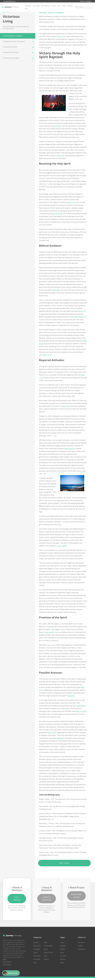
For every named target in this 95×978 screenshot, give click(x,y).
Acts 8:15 (71, 696)
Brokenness (37, 946)
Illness (46, 949)
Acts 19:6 (52, 732)
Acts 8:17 (60, 738)
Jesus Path (36, 6)
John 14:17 (47, 355)
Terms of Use (7, 964)
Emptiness (36, 959)
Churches (63, 956)
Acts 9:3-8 (56, 126)
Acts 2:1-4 (71, 202)
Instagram (81, 949)
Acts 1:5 (82, 311)
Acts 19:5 (78, 317)
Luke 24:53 (81, 706)
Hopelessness (48, 946)
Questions (28, 6)
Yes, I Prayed (16, 898)
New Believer (45, 6)
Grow (59, 6)
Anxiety (35, 942)
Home (62, 942)
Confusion (36, 949)
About (62, 962)
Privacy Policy (7, 962)
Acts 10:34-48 (57, 213)
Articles (62, 949)
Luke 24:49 (49, 632)
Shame (46, 959)
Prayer (64, 6)
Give (26, 8)
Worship (62, 959)
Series (62, 952)
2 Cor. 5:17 (61, 36)
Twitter (80, 946)
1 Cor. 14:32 (61, 546)
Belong (70, 6)
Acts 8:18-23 (69, 448)
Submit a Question (46, 898)
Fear (34, 962)
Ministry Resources (9, 1)
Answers (62, 946)
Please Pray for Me (76, 895)
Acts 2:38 (56, 290)
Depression (37, 956)
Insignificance (48, 952)
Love (45, 956)
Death (35, 952)
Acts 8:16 (60, 155)
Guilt (45, 942)
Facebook (81, 942)
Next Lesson (64, 863)
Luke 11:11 (65, 406)
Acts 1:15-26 (80, 711)
